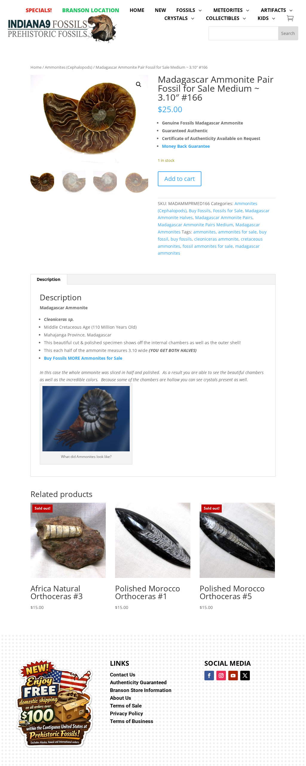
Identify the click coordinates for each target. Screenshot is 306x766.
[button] (138, 84)
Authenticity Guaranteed (138, 682)
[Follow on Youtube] (233, 675)
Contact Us (122, 675)
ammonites (204, 232)
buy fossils (181, 239)
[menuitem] (38, 10)
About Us (120, 698)
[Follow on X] (245, 675)
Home (36, 67)
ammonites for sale (237, 232)
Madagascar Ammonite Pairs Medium (195, 224)
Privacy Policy (126, 713)
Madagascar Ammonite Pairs (224, 217)
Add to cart (179, 179)
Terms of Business (131, 721)
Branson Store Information (141, 690)
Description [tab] (48, 279)
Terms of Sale (126, 706)
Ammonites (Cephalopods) (68, 67)
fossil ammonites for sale (208, 246)
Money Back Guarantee (186, 146)
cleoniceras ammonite (216, 239)
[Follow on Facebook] (209, 675)
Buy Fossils (200, 210)
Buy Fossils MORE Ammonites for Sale (83, 358)
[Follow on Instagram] (221, 675)
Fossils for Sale (228, 210)
